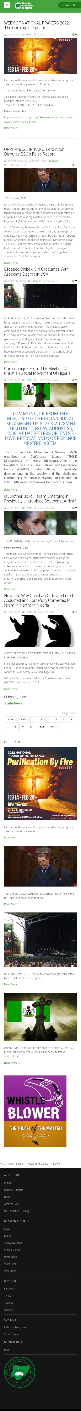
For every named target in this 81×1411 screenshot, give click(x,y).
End (52, 726)
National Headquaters (16, 1327)
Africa (44, 541)
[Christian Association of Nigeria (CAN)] (24, 5)
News (7, 1228)
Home (19, 1163)
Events (7, 1235)
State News (13, 703)
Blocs (7, 1197)
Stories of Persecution (61, 541)
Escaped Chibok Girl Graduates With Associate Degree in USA (36, 271)
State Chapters (12, 1334)
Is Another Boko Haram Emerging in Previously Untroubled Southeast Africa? (40, 499)
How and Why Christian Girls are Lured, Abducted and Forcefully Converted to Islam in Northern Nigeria (39, 600)
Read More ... (12, 837)
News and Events (38, 1163)
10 (31, 726)
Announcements (13, 1242)
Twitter (8, 1295)
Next (41, 726)
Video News (10, 1264)
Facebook (9, 1288)
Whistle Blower (12, 1249)
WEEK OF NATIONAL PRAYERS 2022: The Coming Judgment (37, 25)
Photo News (10, 1256)
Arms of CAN (11, 1204)
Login (7, 1349)
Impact (8, 1182)
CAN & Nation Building (16, 1211)
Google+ (8, 1309)
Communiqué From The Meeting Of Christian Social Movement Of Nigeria (37, 371)
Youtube (8, 1302)
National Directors (13, 1189)
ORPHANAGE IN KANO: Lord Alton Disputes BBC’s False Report (34, 152)
